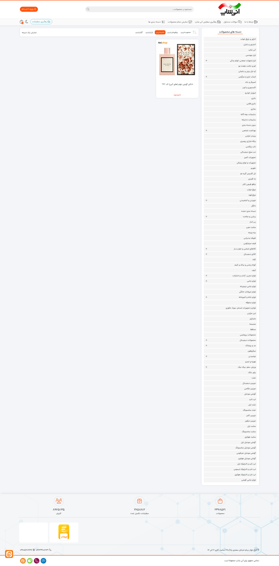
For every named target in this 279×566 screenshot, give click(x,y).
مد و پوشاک (250, 345)
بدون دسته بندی (249, 125)
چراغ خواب (251, 189)
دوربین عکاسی (250, 388)
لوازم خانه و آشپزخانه (247, 297)
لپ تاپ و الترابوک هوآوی (245, 474)
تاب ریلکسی (251, 146)
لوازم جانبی (251, 281)
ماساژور (253, 318)
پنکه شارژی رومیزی (248, 141)
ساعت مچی (251, 227)
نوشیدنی (252, 356)
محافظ (253, 329)
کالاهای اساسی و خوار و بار (245, 248)
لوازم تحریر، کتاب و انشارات (244, 275)
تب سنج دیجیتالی (248, 152)
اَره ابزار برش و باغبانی (247, 71)
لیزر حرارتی (251, 313)
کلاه (254, 259)
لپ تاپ (252, 399)
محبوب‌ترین (186, 32)
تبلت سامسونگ (249, 410)
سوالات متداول (230, 21)
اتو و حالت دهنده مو (247, 66)
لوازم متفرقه (251, 302)
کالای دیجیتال (250, 254)
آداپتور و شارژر (250, 44)
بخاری (253, 109)
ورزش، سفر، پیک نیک (247, 367)
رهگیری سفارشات (40, 21)
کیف (254, 270)
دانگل (253, 205)
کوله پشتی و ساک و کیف (245, 264)
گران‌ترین (139, 32)
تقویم (253, 168)
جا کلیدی (252, 178)
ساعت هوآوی (250, 437)
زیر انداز (253, 221)
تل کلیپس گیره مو (248, 173)
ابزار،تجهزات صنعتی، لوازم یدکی (243, 60)
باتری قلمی (251, 103)
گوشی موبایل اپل (248, 442)
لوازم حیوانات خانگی (247, 291)
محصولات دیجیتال (248, 340)
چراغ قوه (252, 195)
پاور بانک (252, 372)
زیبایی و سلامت (249, 216)
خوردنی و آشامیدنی (248, 200)
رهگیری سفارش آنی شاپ (206, 21)
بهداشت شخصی (249, 130)
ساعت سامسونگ (249, 431)
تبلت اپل (252, 404)
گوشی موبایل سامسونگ (246, 447)
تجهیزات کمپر (250, 157)
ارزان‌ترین (149, 32)
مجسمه (253, 324)
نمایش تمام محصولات (178, 21)
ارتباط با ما (249, 21)
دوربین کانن (251, 415)
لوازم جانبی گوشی (248, 480)
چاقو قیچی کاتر (249, 184)
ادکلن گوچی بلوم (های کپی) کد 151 (177, 84)
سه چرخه (252, 232)
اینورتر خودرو (250, 92)
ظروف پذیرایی (250, 238)
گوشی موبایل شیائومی (246, 453)
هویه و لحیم (250, 361)
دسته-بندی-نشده (248, 211)
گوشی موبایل (250, 393)
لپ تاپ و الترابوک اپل (246, 463)
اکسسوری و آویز (249, 87)
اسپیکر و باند (250, 82)
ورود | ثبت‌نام (28, 9)
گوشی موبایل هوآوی (247, 458)
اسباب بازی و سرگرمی (247, 76)
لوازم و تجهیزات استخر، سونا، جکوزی (241, 307)
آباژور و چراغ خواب (248, 39)
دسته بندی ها (154, 21)
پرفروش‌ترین (172, 32)
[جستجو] (88, 9)
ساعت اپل (251, 426)
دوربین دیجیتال (249, 383)
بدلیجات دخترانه (249, 119)
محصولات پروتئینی (248, 334)
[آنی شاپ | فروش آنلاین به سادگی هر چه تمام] (230, 9)
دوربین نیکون (250, 420)
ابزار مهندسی (251, 55)
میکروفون (252, 350)
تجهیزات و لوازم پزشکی (246, 162)
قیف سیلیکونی (250, 243)
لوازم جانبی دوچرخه (248, 286)
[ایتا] (9, 554)
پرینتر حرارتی (250, 135)
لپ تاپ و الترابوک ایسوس (245, 469)
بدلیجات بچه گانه (248, 114)
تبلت (254, 377)
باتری (253, 98)
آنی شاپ (252, 49)
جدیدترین (160, 32)
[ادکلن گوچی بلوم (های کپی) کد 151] (177, 60)
